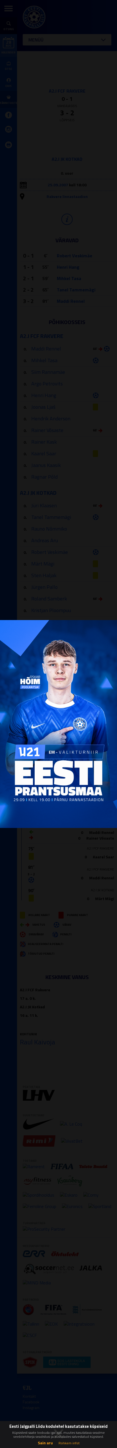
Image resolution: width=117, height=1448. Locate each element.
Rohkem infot (69, 1443)
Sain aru (45, 1443)
